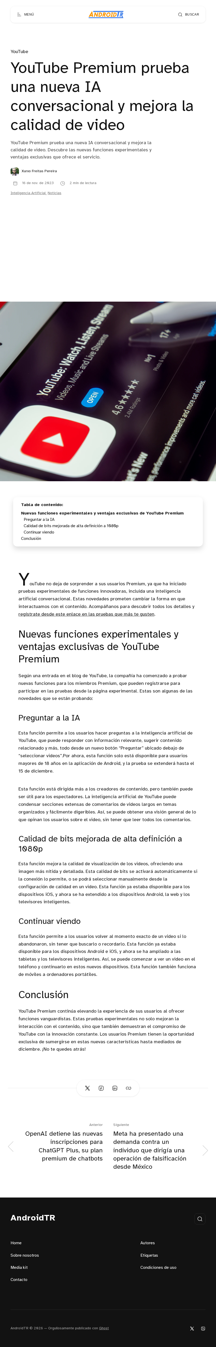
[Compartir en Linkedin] (115, 1088)
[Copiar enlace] (128, 1088)
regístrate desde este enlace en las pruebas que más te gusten (86, 614)
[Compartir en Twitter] (87, 1088)
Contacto (19, 1280)
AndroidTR (33, 1218)
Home (16, 1243)
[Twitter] (192, 1328)
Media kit (19, 1267)
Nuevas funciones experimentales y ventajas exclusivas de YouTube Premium (102, 513)
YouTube (19, 51)
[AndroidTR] (106, 14)
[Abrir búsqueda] (199, 1218)
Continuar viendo (39, 532)
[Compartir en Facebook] (101, 1088)
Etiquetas (149, 1255)
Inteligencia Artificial (28, 193)
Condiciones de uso (158, 1267)
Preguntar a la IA (39, 519)
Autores (147, 1243)
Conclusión (31, 538)
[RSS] (203, 1328)
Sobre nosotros (25, 1255)
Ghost (104, 1328)
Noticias (54, 193)
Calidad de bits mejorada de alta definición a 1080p (71, 526)
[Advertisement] (108, 262)
